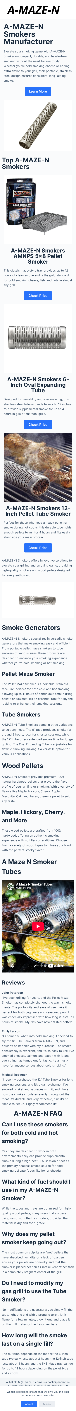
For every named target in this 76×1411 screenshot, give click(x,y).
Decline (46, 1404)
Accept (29, 1404)
